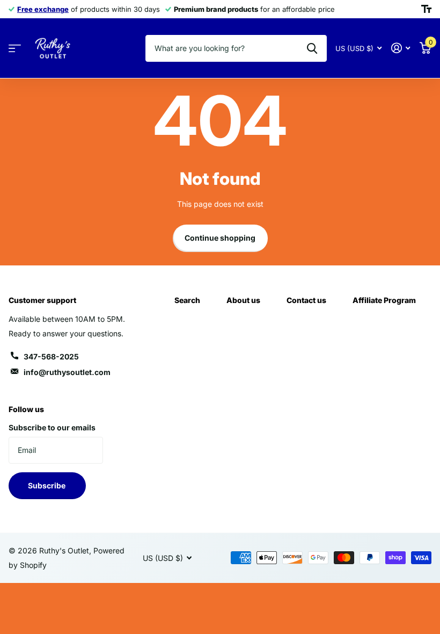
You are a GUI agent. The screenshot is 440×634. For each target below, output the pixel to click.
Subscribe (47, 485)
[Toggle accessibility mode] (426, 9)
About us (243, 300)
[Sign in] (400, 48)
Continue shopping (220, 237)
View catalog (15, 48)
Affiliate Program (384, 300)
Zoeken (312, 48)
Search (187, 300)
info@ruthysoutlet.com (67, 372)
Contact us (306, 300)
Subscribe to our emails (52, 427)
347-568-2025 (51, 356)
